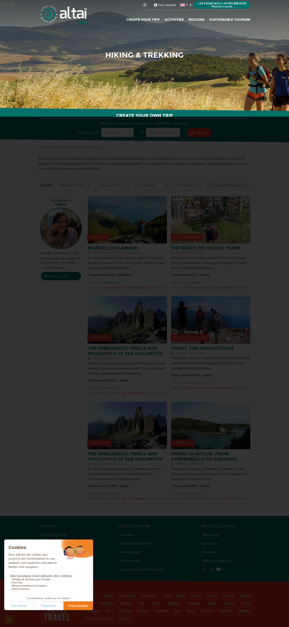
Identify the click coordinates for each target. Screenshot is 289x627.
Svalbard (225, 611)
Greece (228, 595)
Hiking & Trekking (53, 535)
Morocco (193, 603)
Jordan (156, 603)
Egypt (180, 595)
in (141, 132)
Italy (141, 603)
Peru (109, 611)
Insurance (127, 535)
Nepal (211, 603)
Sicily (177, 611)
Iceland (245, 595)
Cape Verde (126, 595)
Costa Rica (149, 595)
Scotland (161, 611)
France (212, 595)
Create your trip (143, 20)
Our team (209, 552)
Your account (167, 5)
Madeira (174, 603)
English (182, 5)
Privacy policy (130, 552)
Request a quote (56, 276)
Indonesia (106, 603)
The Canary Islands (99, 618)
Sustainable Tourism (229, 20)
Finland (196, 595)
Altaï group (210, 535)
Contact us (210, 543)
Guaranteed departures (229, 185)
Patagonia (92, 611)
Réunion (143, 611)
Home (67, 147)
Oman (245, 603)
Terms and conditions (135, 543)
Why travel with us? (216, 561)
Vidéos (218, 569)
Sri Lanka (206, 611)
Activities (174, 20)
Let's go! (202, 132)
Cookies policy (130, 561)
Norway (228, 603)
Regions (196, 20)
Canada (107, 595)
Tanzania (244, 611)
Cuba (167, 595)
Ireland (126, 603)
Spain (191, 611)
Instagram (211, 569)
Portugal (124, 611)
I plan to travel (88, 132)
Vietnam (124, 618)
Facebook (204, 569)
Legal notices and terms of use (141, 569)
